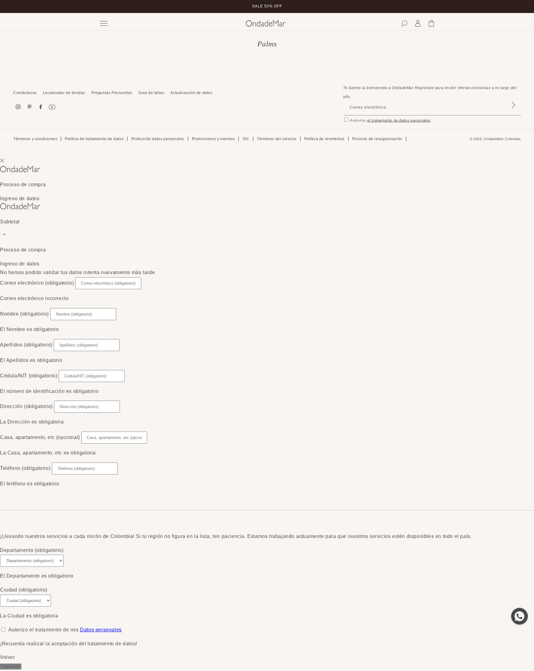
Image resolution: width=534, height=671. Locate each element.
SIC (246, 139)
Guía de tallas (151, 93)
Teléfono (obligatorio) (25, 468)
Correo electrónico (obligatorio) (37, 283)
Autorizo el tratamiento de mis (65, 629)
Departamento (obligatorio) (32, 550)
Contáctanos (25, 93)
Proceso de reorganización (377, 139)
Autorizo (390, 120)
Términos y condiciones (35, 139)
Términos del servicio (277, 139)
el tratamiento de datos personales (398, 120)
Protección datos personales (157, 139)
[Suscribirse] (513, 113)
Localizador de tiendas (64, 93)
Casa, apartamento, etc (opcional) (40, 437)
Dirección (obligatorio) (26, 406)
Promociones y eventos (213, 139)
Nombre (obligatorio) (24, 313)
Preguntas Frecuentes (111, 93)
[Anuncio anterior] (99, 6)
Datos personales (101, 629)
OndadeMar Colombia (502, 139)
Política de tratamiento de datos (94, 139)
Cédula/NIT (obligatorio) (28, 375)
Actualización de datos (191, 93)
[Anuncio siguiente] (435, 6)
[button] (404, 23)
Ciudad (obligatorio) (23, 589)
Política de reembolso (324, 139)
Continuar (10, 666)
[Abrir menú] (168, 23)
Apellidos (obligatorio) (26, 344)
